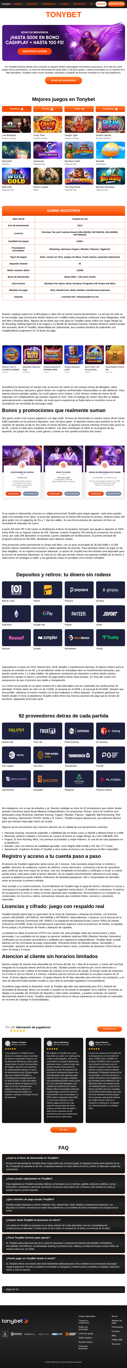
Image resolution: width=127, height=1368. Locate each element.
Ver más (63, 1130)
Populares (15, 109)
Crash (77, 109)
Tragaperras (108, 109)
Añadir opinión (109, 1029)
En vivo (45, 109)
